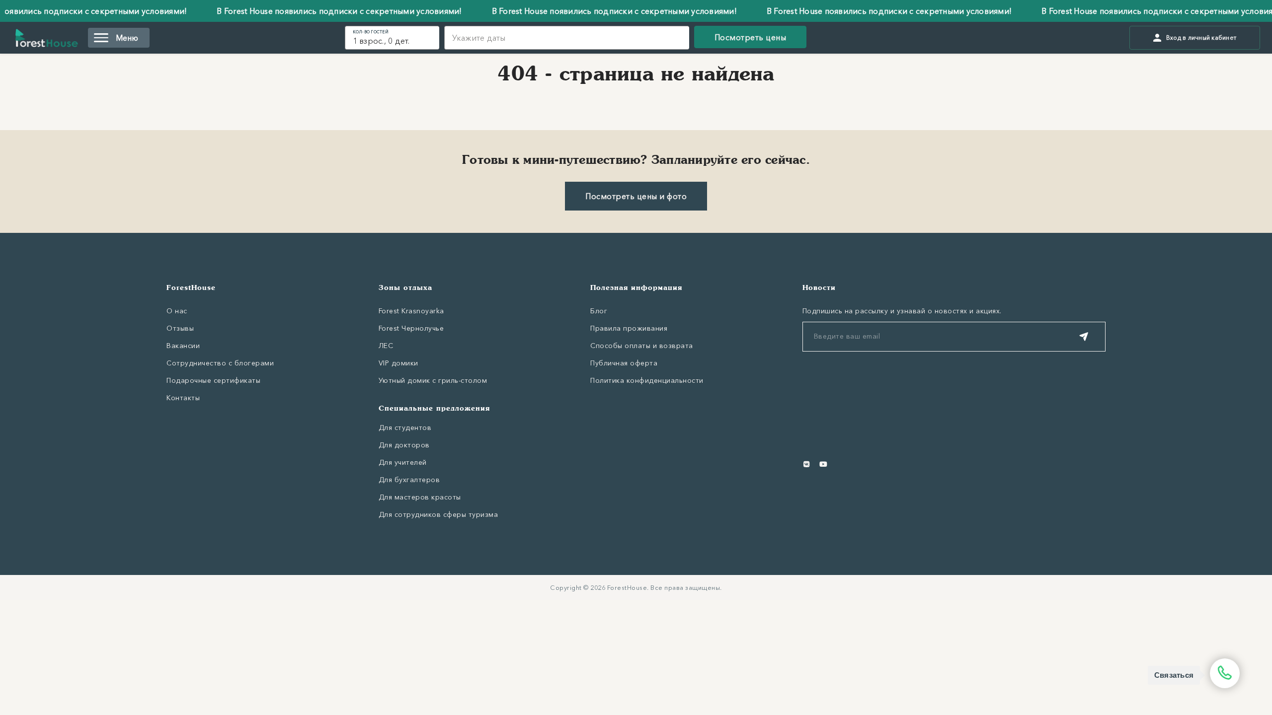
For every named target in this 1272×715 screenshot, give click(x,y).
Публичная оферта (623, 362)
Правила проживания (628, 328)
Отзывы (180, 328)
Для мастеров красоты (420, 497)
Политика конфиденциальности (647, 380)
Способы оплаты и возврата (641, 345)
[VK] (806, 464)
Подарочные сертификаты (213, 380)
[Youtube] (823, 464)
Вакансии (183, 345)
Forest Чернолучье (411, 328)
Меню (127, 38)
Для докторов (404, 444)
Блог (598, 310)
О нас (176, 310)
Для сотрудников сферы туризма (438, 514)
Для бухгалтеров (409, 479)
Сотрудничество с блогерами (220, 362)
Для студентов (405, 427)
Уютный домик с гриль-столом (433, 380)
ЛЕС (386, 345)
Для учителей (403, 462)
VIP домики (398, 362)
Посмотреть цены (751, 37)
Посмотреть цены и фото (636, 196)
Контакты (183, 397)
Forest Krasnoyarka (411, 310)
